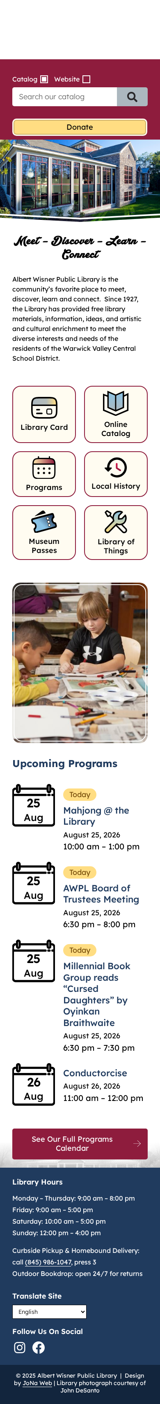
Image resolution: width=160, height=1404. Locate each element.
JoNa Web (37, 1383)
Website (67, 79)
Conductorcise (95, 1073)
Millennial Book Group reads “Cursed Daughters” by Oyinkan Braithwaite (96, 994)
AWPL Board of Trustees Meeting (101, 893)
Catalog (24, 79)
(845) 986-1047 (48, 1262)
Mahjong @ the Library (96, 816)
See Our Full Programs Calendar (72, 1143)
